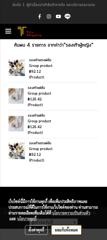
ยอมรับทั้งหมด (66, 229)
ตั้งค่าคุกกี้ (36, 229)
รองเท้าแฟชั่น (36, 88)
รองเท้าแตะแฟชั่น (40, 60)
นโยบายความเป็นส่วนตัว (71, 212)
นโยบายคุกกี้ (26, 218)
